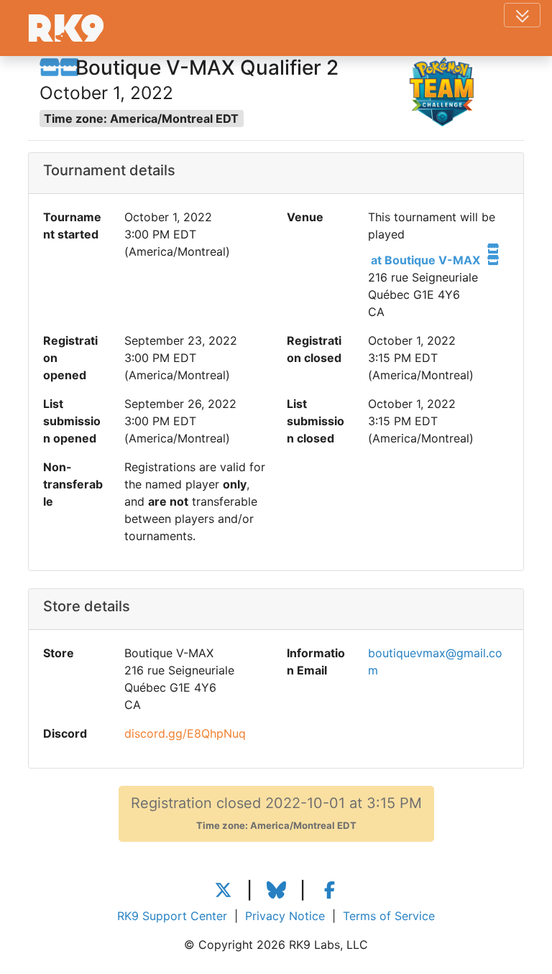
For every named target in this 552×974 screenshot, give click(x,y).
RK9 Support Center (172, 916)
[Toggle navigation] (522, 15)
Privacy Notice (285, 916)
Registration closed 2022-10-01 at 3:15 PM (276, 812)
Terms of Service (389, 916)
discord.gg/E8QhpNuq (185, 733)
